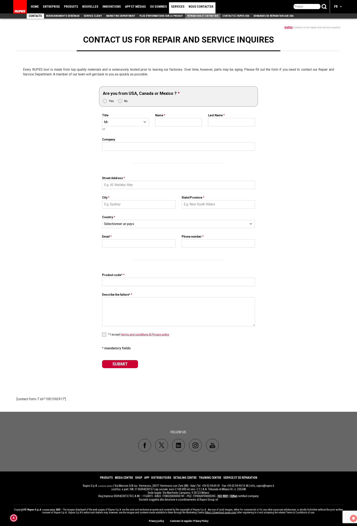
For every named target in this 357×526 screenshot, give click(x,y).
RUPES (288, 27)
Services (177, 6)
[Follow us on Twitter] (161, 445)
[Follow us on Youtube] (212, 445)
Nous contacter (201, 6)
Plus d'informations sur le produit (161, 15)
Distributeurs (161, 477)
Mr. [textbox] (106, 122)
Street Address (113, 178)
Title (105, 115)
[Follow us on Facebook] (144, 445)
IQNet (233, 496)
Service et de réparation (240, 477)
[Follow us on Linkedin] (178, 445)
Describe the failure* (117, 294)
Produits (71, 6)
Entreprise (51, 6)
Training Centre (210, 477)
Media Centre (124, 477)
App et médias (135, 6)
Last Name (216, 115)
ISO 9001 (223, 496)
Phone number (193, 236)
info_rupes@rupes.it (262, 485)
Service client (93, 15)
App (146, 477)
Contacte (35, 16)
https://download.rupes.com (221, 512)
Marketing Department (120, 15)
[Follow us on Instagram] (195, 445)
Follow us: (178, 432)
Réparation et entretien (202, 15)
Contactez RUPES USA (236, 15)
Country (108, 217)
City (105, 197)
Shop (138, 477)
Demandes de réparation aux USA (273, 15)
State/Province (193, 197)
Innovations (111, 6)
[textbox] (174, 224)
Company (108, 139)
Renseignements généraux (63, 15)
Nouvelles (90, 6)
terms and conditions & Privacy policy (145, 334)
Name (160, 115)
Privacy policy (156, 521)
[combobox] (125, 122)
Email (107, 236)
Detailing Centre (185, 477)
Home (35, 6)
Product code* (113, 275)
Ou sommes (158, 6)
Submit (120, 364)
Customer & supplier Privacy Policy (189, 521)
